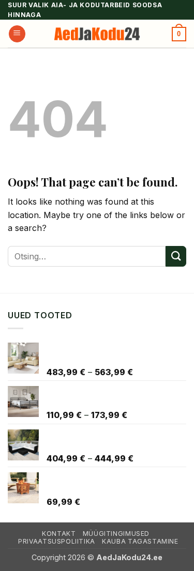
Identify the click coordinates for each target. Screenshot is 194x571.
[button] (17, 33)
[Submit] (176, 256)
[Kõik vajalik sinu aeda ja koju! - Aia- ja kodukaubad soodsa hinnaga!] (97, 33)
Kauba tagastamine (140, 541)
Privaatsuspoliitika (56, 541)
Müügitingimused (116, 533)
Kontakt (59, 533)
